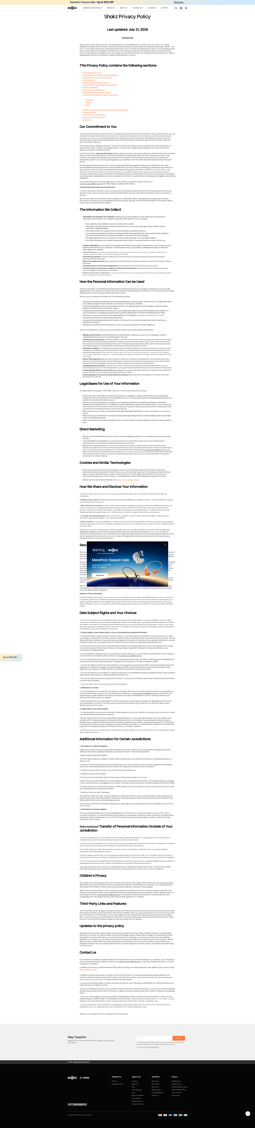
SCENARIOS (152, 8)
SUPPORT (164, 8)
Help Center (155, 1087)
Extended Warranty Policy (179, 1087)
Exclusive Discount (137, 1104)
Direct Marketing (89, 80)
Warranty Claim (156, 1089)
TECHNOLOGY (138, 8)
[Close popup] (165, 544)
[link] (79, 1078)
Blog (133, 1087)
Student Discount (137, 1101)
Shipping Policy (176, 1081)
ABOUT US (123, 8)
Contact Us (87, 120)
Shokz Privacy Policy (153, 1047)
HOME (70, 1062)
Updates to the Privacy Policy (94, 117)
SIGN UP (178, 1038)
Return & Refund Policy (179, 1089)
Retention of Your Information (94, 90)
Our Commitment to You (92, 73)
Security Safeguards (90, 87)
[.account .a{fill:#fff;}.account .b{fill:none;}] (181, 9)
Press (133, 1092)
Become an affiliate (137, 1095)
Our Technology (136, 1089)
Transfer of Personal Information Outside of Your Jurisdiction (106, 110)
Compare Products (117, 1084)
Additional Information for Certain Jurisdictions (100, 95)
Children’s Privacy (89, 112)
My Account (155, 1081)
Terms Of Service (177, 1092)
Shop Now (100, 575)
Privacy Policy (176, 1095)
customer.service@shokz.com (128, 480)
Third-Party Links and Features (94, 115)
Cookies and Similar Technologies (95, 83)
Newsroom (135, 1084)
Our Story (135, 1081)
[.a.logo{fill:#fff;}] (72, 8)
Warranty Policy (176, 1084)
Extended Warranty (157, 1092)
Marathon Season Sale (92, 8)
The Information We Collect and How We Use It (100, 75)
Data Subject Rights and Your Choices (97, 92)
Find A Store (155, 1084)
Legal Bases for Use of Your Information (97, 78)
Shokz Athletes (136, 1098)
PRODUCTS (111, 8)
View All (114, 1081)
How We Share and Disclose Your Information (100, 85)
